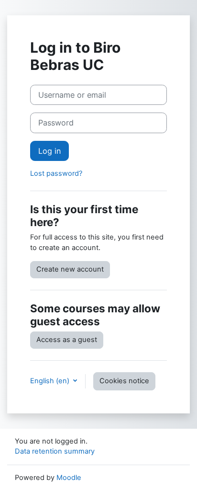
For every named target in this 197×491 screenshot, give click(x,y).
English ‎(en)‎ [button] (50, 381)
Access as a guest (66, 339)
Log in (49, 151)
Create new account (70, 269)
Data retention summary (55, 451)
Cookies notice (124, 381)
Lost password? (56, 173)
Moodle (68, 477)
